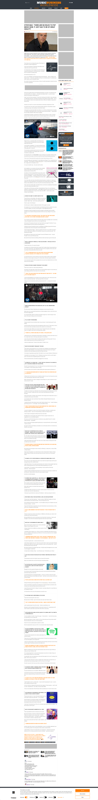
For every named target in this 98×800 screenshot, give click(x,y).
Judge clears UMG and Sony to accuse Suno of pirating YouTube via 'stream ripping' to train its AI (68, 158)
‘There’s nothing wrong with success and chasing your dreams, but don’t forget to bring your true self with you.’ (50, 752)
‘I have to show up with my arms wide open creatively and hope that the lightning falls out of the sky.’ (33, 756)
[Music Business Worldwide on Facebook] (69, 2)
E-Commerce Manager (63, 119)
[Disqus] (40, 772)
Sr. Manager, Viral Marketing (67, 93)
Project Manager (62, 129)
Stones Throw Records (65, 123)
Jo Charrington (28, 479)
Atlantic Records (39, 161)
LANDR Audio (70, 113)
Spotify (40, 112)
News (31, 8)
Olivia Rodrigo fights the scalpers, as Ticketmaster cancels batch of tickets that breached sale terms (68, 161)
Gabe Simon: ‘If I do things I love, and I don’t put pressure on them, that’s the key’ (34, 752)
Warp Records (64, 130)
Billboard (37, 176)
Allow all (82, 790)
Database (50, 8)
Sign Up (66, 145)
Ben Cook (48, 226)
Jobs (61, 8)
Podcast (56, 8)
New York (60, 130)
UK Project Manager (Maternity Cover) (65, 122)
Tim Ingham (55, 31)
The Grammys (45, 582)
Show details (60, 797)
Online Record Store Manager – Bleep (65, 116)
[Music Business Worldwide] (49, 3)
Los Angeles (65, 94)
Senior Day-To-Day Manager (68, 107)
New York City (66, 113)
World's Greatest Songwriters (50, 742)
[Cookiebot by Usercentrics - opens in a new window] (13, 798)
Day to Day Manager (67, 98)
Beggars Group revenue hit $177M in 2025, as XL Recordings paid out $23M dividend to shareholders (68, 168)
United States (70, 94)
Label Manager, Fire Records (67, 84)
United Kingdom (32, 742)
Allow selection (82, 793)
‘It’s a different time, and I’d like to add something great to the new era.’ (50, 756)
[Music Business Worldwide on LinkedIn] (70, 2)
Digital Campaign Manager (68, 88)
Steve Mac (42, 54)
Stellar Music (66, 89)
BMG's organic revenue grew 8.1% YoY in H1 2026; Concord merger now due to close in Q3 (68, 165)
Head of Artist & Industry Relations (68, 112)
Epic (40, 479)
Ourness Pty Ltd (66, 108)
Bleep (63, 117)
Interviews (26, 742)
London (60, 117)
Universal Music (38, 666)
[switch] (36, 797)
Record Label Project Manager (67, 102)
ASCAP (43, 168)
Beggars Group (64, 120)
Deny (82, 797)
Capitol (34, 480)
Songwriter (38, 742)
